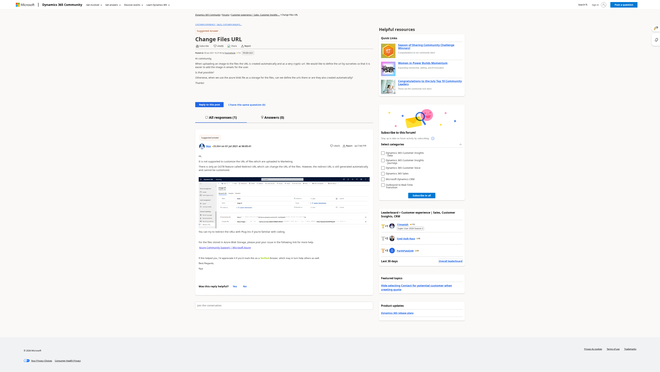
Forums (225, 14)
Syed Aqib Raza (406, 238)
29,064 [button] (217, 146)
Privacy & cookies (593, 349)
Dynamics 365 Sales (397, 173)
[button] (582, 4)
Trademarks (630, 349)
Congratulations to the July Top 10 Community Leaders (430, 83)
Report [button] (247, 46)
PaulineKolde (230, 53)
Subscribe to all (422, 195)
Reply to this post (209, 104)
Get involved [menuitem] (92, 4)
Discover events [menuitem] (132, 4)
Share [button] (234, 46)
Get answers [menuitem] (111, 4)
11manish (402, 224)
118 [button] (413, 224)
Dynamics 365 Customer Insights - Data (405, 154)
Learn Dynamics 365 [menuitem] (156, 4)
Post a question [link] (624, 4)
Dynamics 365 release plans (397, 313)
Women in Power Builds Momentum (423, 63)
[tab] (221, 119)
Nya (208, 146)
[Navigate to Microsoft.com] (25, 5)
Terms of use (613, 349)
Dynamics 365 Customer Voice (403, 167)
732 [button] (239, 53)
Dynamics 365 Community (62, 5)
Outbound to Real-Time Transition (399, 186)
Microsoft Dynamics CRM (400, 179)
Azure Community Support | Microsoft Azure (225, 247)
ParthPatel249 (405, 250)
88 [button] (419, 238)
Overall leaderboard (450, 261)
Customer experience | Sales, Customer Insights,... (255, 14)
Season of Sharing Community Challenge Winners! (426, 47)
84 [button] (418, 250)
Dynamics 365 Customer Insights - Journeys (405, 161)
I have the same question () (246, 104)
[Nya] (202, 146)
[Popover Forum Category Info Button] (433, 138)
